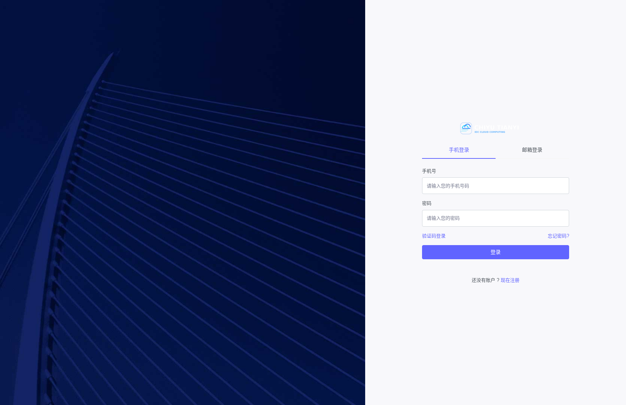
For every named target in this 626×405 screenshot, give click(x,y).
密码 (426, 203)
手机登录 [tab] (459, 150)
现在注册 (510, 280)
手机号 (429, 171)
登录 (496, 252)
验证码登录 (434, 236)
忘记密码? (558, 236)
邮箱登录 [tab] (532, 150)
